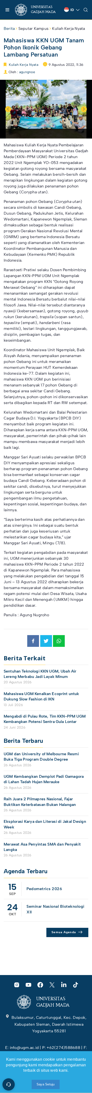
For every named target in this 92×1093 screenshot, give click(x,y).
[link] (37, 9)
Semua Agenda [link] (64, 932)
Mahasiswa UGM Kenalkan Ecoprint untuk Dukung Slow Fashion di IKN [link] (41, 696)
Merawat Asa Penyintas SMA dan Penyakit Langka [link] (42, 847)
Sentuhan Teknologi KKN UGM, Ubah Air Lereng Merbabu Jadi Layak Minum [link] (40, 674)
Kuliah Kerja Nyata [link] (68, 28)
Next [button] (84, 109)
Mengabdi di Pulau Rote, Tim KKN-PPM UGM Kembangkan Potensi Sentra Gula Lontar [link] (45, 719)
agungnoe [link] (27, 72)
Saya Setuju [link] (46, 1084)
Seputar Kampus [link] (33, 28)
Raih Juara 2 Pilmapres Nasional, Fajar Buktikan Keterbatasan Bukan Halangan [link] (40, 802)
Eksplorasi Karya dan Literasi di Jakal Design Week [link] (45, 824)
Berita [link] (9, 28)
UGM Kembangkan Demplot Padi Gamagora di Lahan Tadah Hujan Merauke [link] (44, 779)
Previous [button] (8, 109)
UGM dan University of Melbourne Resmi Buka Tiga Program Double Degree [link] (41, 757)
